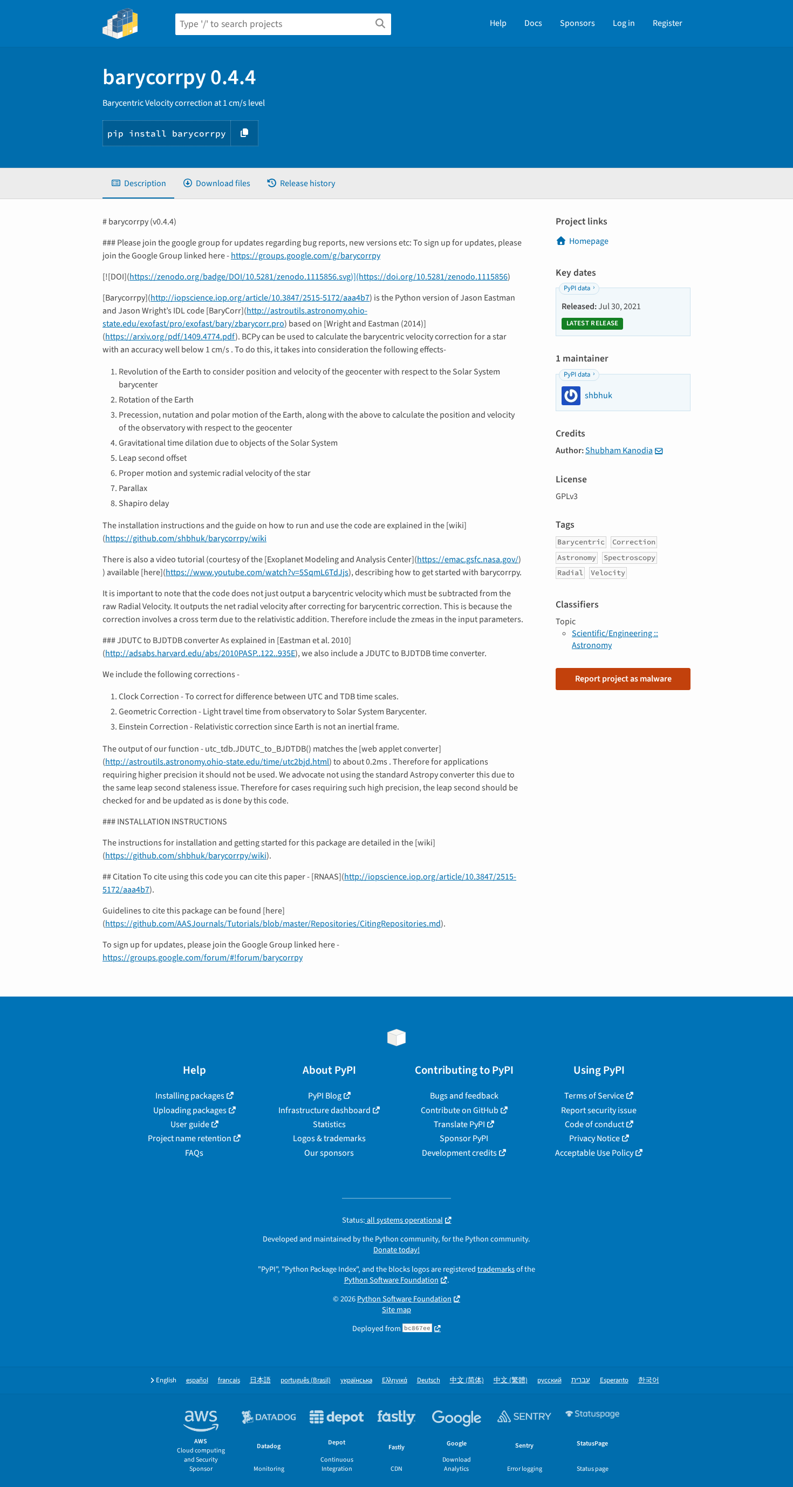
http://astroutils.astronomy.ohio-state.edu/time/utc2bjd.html (217, 762)
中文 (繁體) (511, 1380)
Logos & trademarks (329, 1138)
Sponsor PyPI (464, 1138)
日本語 (260, 1380)
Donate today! (396, 1250)
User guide (189, 1124)
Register (667, 23)
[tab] (138, 183)
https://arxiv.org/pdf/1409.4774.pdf (170, 337)
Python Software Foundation (391, 1280)
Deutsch (428, 1380)
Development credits (459, 1153)
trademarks (496, 1269)
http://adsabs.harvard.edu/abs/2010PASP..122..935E (200, 653)
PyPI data (577, 288)
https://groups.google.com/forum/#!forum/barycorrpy (202, 958)
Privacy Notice (594, 1138)
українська (356, 1380)
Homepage (589, 241)
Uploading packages (190, 1110)
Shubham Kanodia (619, 450)
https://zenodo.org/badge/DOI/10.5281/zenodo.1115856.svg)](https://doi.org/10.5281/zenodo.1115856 (318, 277)
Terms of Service (594, 1096)
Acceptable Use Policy (594, 1153)
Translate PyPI (459, 1124)
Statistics (329, 1124)
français (229, 1380)
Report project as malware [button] (623, 679)
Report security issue (599, 1110)
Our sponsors (329, 1153)
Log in (624, 23)
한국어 (648, 1380)
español (197, 1380)
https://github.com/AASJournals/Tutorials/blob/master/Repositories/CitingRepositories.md (273, 924)
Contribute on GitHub (459, 1110)
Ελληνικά (394, 1380)
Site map (396, 1309)
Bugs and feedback (464, 1096)
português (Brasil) (306, 1380)
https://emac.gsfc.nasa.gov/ (467, 559)
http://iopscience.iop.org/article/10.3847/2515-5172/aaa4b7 (260, 298)
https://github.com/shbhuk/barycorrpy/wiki (185, 538)
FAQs (194, 1153)
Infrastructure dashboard (324, 1110)
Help (498, 23)
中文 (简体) (467, 1380)
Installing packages (189, 1096)
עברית (580, 1380)
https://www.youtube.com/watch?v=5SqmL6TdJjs (257, 572)
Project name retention (189, 1138)
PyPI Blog (324, 1096)
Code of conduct (594, 1124)
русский (549, 1380)
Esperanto (614, 1380)
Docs (533, 23)
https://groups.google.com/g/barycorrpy (305, 256)
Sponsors (577, 23)
